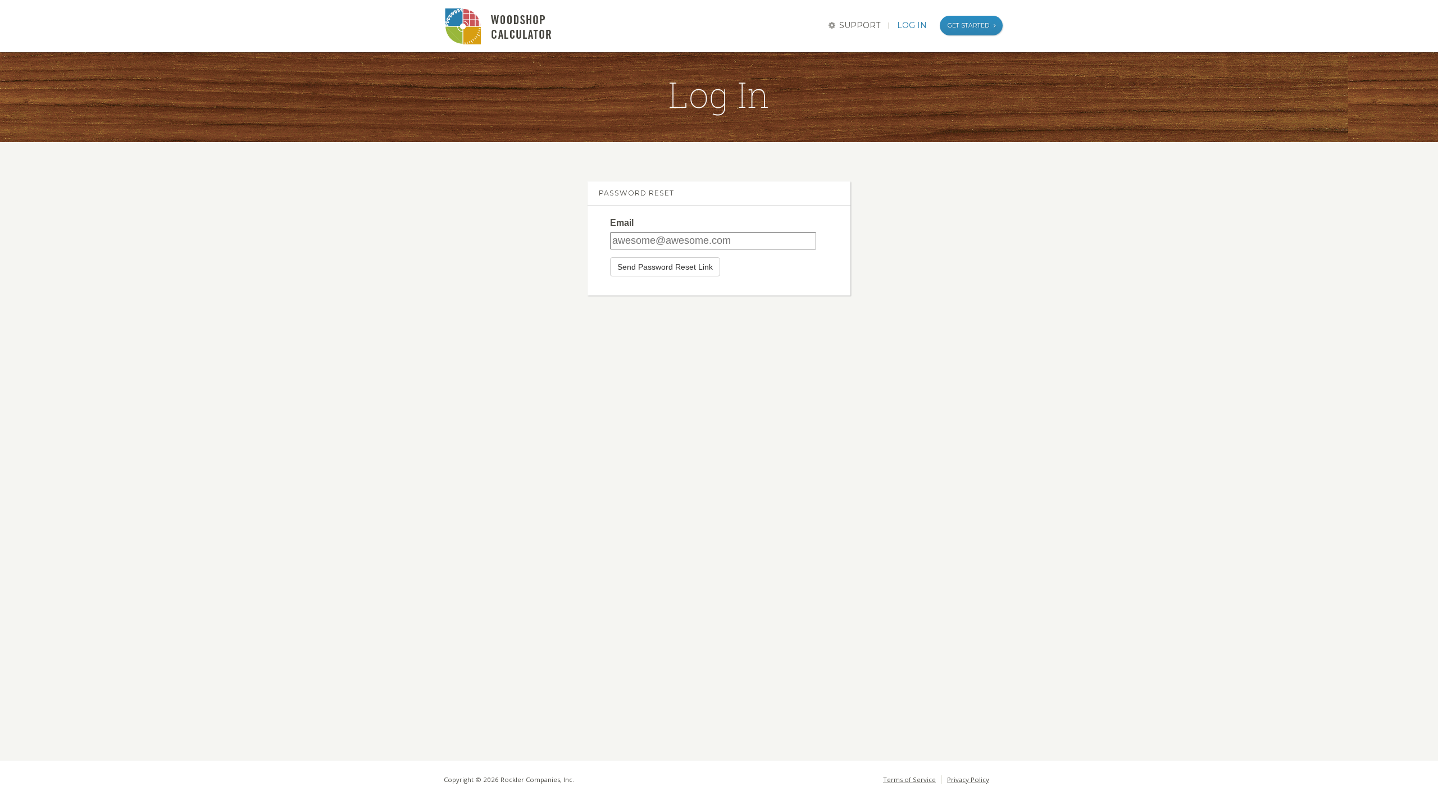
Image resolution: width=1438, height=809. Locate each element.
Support (859, 25)
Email (622, 223)
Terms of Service (909, 779)
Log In (912, 25)
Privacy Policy (968, 779)
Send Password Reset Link (665, 266)
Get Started (968, 25)
